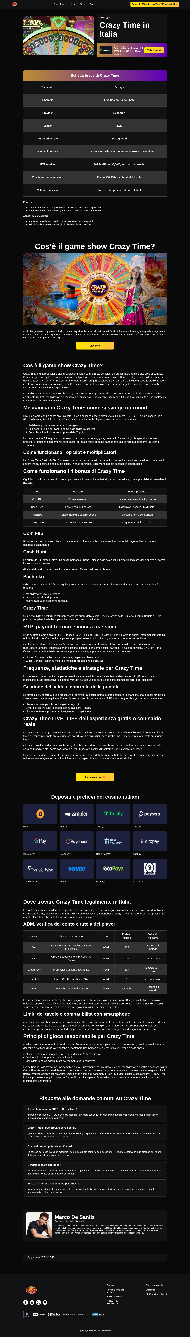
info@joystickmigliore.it (156, 1294)
